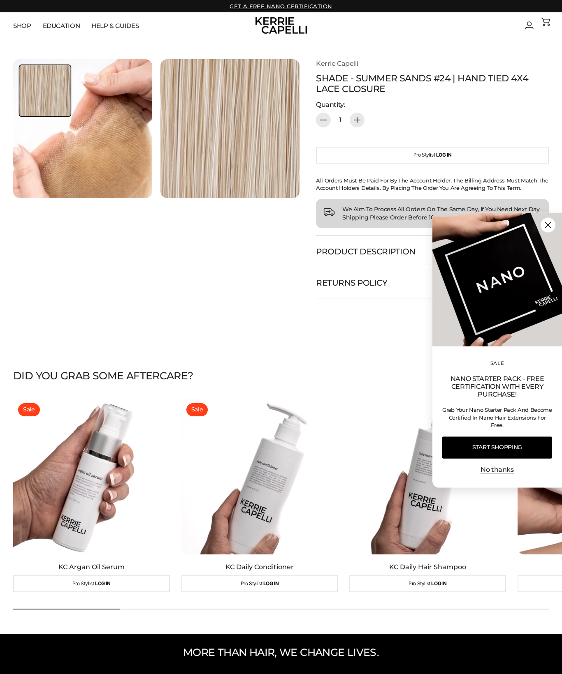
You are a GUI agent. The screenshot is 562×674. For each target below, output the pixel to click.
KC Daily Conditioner (259, 567)
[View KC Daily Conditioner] (259, 476)
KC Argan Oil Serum (91, 567)
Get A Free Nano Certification (281, 6)
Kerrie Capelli (337, 63)
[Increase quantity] (357, 120)
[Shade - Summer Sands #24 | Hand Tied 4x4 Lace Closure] (82, 128)
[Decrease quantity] (323, 120)
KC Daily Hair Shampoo (427, 567)
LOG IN (444, 155)
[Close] (548, 224)
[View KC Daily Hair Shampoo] (427, 476)
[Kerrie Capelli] (281, 25)
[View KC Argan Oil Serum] (91, 476)
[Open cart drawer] (545, 25)
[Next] (539, 495)
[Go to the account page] (529, 25)
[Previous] (23, 495)
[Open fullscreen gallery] (137, 182)
